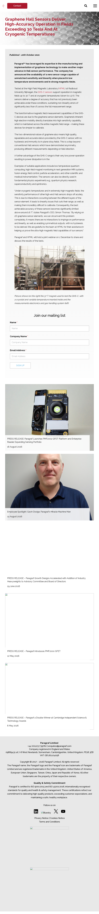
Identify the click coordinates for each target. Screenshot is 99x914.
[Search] (85, 6)
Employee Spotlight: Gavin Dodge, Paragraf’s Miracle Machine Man (39, 512)
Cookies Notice (57, 818)
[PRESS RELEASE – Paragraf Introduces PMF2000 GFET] (49, 626)
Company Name (19, 336)
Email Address (18, 350)
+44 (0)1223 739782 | (38, 746)
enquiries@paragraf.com (59, 746)
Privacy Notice (41, 818)
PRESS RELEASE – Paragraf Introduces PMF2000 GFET (34, 651)
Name (13, 322)
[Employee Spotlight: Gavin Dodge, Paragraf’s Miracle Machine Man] (49, 487)
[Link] (3, 5)
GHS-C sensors (45, 92)
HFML (62, 88)
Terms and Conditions (49, 822)
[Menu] (95, 6)
